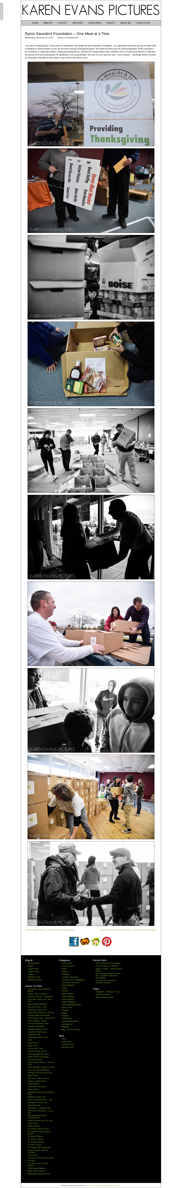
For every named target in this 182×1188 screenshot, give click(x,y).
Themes (31, 974)
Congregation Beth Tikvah (38, 1037)
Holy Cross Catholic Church (38, 1078)
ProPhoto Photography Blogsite (99, 1185)
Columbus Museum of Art (37, 1029)
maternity (65, 1010)
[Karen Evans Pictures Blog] (91, 20)
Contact (62, 23)
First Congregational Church (38, 1054)
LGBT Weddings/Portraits (71, 1005)
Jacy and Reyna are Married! (107, 966)
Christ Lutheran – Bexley (37, 1021)
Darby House (33, 1046)
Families (65, 991)
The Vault (31, 1161)
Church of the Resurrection (38, 1023)
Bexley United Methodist (37, 1004)
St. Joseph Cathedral (36, 1142)
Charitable (65, 974)
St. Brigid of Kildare (35, 1136)
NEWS (64, 1013)
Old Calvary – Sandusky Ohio (39, 1108)
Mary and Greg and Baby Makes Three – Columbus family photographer (128, 930)
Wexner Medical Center (105, 997)
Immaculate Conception (37, 1087)
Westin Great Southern (36, 1171)
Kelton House (33, 1089)
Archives (78, 23)
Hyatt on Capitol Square (37, 1081)
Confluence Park (34, 1035)
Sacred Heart (33, 1123)
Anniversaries (67, 963)
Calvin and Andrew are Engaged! (108, 963)
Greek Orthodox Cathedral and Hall (41, 1067)
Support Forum (33, 972)
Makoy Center (67, 1008)
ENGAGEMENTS (68, 985)
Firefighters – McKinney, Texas (108, 992)
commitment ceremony (70, 983)
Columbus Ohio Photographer (73, 980)
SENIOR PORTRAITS (70, 1021)
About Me (125, 23)
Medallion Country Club (37, 1097)
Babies (64, 969)
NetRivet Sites (116, 1185)
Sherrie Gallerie (34, 1126)
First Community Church (37, 1051)
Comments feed (68, 1044)
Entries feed (66, 1042)
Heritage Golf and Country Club (40, 1073)
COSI (30, 1040)
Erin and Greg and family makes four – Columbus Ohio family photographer (108, 976)
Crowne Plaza (33, 1043)
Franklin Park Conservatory (38, 1057)
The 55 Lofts (32, 1155)
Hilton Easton (33, 1075)
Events (64, 988)
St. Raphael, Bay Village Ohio (39, 1147)
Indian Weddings (68, 996)
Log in (64, 1039)
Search (111, 23)
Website (47, 23)
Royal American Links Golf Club (40, 1121)
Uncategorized (72, 38)
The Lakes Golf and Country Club (40, 1158)
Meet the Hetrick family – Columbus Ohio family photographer (49, 930)
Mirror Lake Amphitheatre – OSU (40, 1100)
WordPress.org (67, 1047)
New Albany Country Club (37, 1103)
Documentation (33, 963)
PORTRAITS (67, 1019)
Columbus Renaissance (37, 1032)
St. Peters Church (35, 1145)
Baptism (65, 972)
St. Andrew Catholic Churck (38, 1129)
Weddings (65, 1027)
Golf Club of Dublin (35, 1060)
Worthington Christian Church (39, 1174)
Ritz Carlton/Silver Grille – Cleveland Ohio (38, 1117)
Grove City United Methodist (39, 1070)
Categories (94, 23)
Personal (65, 1016)
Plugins (30, 966)
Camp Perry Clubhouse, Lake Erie (41, 1012)
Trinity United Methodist (37, 1168)
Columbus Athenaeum (36, 1026)
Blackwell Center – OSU (37, 1007)
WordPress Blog (34, 977)
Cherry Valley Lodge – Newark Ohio (41, 1018)
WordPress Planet (35, 980)
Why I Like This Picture (71, 1030)
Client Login (143, 23)
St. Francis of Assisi (35, 1139)
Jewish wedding (68, 999)
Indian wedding (67, 994)
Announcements (68, 966)
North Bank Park (34, 1105)
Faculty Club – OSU (35, 1049)
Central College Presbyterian (39, 1015)
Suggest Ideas (33, 969)
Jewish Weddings (68, 1002)
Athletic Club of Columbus (38, 994)
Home (35, 23)
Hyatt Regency (33, 1084)
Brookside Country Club (37, 1010)
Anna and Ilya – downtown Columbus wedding (106, 981)
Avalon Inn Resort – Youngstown (40, 997)
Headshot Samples (103, 994)
